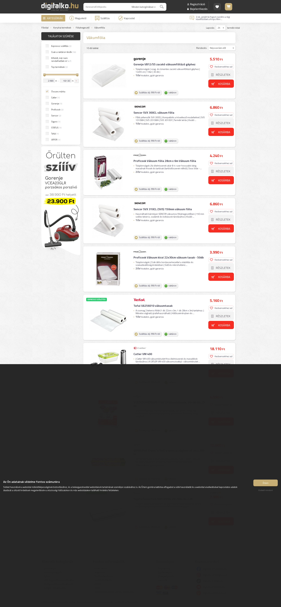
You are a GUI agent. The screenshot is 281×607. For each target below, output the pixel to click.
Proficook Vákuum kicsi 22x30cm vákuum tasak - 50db (169, 257)
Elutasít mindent (265, 490)
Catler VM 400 (143, 354)
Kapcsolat (129, 18)
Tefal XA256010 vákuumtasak (153, 306)
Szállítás (105, 18)
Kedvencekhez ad (223, 66)
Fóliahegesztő (82, 27)
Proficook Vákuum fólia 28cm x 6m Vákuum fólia (165, 161)
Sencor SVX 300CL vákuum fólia (154, 112)
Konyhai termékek (62, 27)
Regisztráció (197, 4)
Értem (265, 483)
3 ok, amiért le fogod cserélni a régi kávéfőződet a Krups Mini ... (213, 18)
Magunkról (80, 18)
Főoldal (44, 27)
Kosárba (224, 84)
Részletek (223, 75)
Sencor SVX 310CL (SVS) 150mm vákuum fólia (163, 209)
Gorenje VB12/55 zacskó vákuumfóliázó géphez (164, 64)
